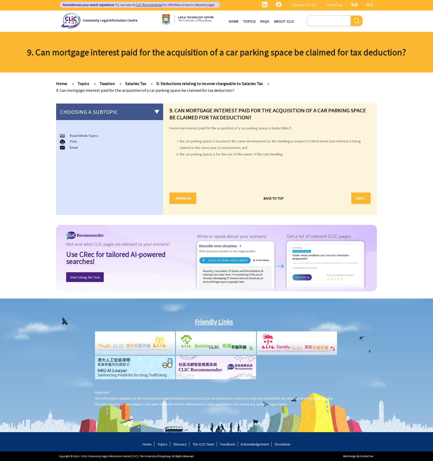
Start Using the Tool (85, 277)
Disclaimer (283, 444)
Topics (249, 21)
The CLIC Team (203, 444)
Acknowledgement (255, 444)
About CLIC (284, 21)
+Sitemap (334, 4)
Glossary (180, 444)
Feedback (227, 444)
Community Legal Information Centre (110, 20)
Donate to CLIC (304, 4)
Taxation (107, 83)
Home (234, 21)
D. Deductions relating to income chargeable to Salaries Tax (209, 83)
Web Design (349, 456)
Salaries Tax (135, 83)
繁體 (354, 4)
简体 (369, 4)
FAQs (264, 21)
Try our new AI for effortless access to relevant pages (138, 5)
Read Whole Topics (84, 135)
